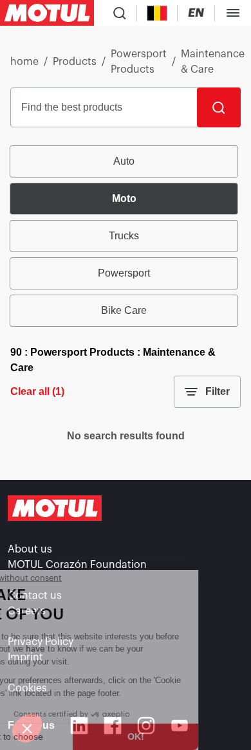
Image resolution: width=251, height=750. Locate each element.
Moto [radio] (124, 198)
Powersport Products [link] (139, 62)
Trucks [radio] (124, 235)
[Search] (219, 107)
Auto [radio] (124, 161)
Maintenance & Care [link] (213, 62)
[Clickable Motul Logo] (47, 13)
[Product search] (119, 12)
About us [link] (30, 549)
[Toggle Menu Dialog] (233, 13)
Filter (217, 391)
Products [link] (75, 62)
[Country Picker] (157, 13)
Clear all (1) (37, 391)
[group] (125, 236)
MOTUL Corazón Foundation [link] (77, 565)
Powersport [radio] (124, 273)
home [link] (24, 62)
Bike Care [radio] (124, 310)
